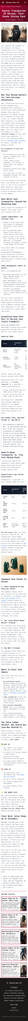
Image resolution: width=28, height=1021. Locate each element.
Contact (14, 1007)
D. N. (9, 942)
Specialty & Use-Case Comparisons (14, 998)
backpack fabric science (16, 140)
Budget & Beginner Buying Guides (14, 1000)
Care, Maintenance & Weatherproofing (14, 995)
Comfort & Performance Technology (14, 993)
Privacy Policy (14, 1010)
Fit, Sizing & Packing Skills (14, 990)
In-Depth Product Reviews (13, 6)
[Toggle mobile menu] (25, 2)
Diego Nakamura (11, 20)
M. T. (9, 926)
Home (2, 6)
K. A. (9, 909)
